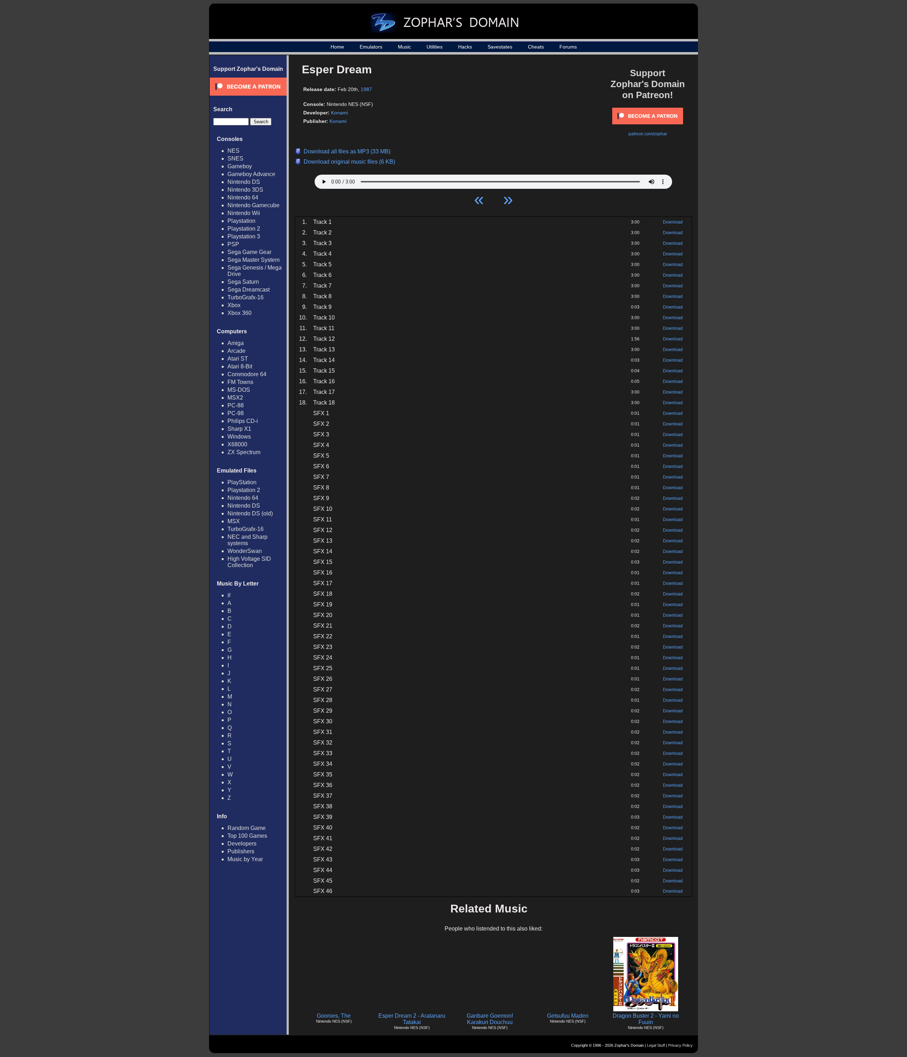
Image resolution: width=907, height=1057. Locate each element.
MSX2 (235, 398)
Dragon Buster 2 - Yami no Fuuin (646, 1019)
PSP (233, 244)
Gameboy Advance (251, 174)
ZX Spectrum (243, 452)
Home (337, 47)
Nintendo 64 (242, 197)
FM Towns (240, 382)
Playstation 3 (243, 236)
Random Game (246, 828)
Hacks (465, 47)
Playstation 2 (243, 229)
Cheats (536, 47)
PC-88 (235, 405)
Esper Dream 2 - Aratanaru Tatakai (411, 1019)
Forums (568, 47)
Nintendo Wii (243, 213)
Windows (239, 437)
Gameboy (239, 166)
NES (233, 151)
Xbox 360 (239, 313)
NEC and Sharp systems (247, 540)
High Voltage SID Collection (249, 562)
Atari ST (237, 359)
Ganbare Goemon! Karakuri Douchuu (490, 1019)
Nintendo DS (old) (250, 513)
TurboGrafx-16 (245, 297)
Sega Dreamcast (248, 290)
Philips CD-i (242, 421)
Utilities (435, 47)
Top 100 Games (247, 836)
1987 (366, 89)
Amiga (235, 343)
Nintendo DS (243, 182)
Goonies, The (334, 1016)
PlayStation (242, 482)
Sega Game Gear (249, 252)
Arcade (236, 351)
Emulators (371, 47)
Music (404, 47)
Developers (242, 844)
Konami (339, 112)
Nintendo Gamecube (253, 205)
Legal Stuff (656, 1045)
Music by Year (245, 859)
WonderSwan (244, 551)
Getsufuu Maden (567, 1016)
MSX (233, 521)
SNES (235, 159)
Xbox (234, 305)
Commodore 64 (246, 374)
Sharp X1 (239, 429)
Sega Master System (253, 260)
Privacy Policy (680, 1045)
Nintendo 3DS (245, 190)
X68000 (237, 444)
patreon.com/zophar (648, 133)
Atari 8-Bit (239, 366)
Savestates (500, 47)
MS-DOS (238, 390)
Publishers (240, 851)
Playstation (241, 221)
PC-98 (235, 413)
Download (673, 222)
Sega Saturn (243, 282)
